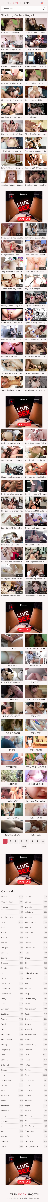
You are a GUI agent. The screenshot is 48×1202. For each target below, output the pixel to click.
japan (12, 1116)
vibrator (36, 1100)
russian (36, 1024)
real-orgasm (36, 1009)
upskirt (36, 1095)
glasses (12, 1070)
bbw (12, 927)
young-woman (36, 1146)
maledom (36, 912)
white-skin (36, 1131)
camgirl (12, 948)
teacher (36, 1070)
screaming (36, 1029)
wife (36, 1136)
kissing (12, 1136)
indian (12, 1100)
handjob (12, 1085)
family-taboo (12, 1039)
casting (12, 958)
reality (36, 1014)
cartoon (12, 953)
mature (36, 927)
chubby (12, 968)
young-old (36, 1141)
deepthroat (12, 983)
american (12, 907)
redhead (36, 1019)
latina (12, 1146)
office (36, 958)
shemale (36, 1050)
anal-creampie (12, 917)
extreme (12, 1019)
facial (12, 1024)
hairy (12, 1075)
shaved (36, 1039)
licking (36, 902)
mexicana (36, 932)
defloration (12, 988)
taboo (36, 1060)
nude (36, 953)
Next (24, 846)
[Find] (44, 8)
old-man (36, 978)
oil (36, 963)
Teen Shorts (15, 3)
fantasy (12, 1044)
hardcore (12, 1095)
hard (12, 1090)
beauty (12, 943)
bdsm (12, 932)
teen (36, 1075)
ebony (12, 999)
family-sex (12, 1034)
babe (12, 922)
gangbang (12, 1050)
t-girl (36, 1055)
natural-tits (36, 948)
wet (36, 1121)
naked (36, 937)
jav (12, 1126)
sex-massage (36, 1034)
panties (36, 988)
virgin (36, 1106)
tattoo (36, 1065)
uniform (36, 1090)
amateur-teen (12, 902)
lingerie (36, 907)
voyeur (36, 1111)
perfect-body (36, 999)
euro (12, 1004)
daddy (12, 978)
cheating (12, 963)
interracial (12, 1106)
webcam (36, 1116)
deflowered (12, 993)
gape (12, 1055)
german (12, 1060)
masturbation (36, 922)
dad (12, 973)
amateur (12, 897)
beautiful (12, 937)
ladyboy (12, 1141)
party (36, 993)
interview (12, 1111)
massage (36, 917)
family (12, 1029)
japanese (12, 1121)
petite (36, 1004)
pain (36, 983)
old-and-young (36, 973)
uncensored (36, 1080)
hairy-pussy (12, 1080)
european (12, 1009)
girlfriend (12, 1065)
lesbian (36, 897)
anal (12, 912)
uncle (36, 1085)
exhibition (12, 1014)
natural (36, 943)
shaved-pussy (36, 1044)
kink (12, 1131)
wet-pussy (36, 1126)
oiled (36, 968)
